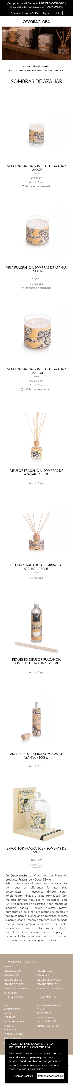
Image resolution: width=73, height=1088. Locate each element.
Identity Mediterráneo (29, 70)
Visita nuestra (46, 7)
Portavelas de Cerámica (50, 988)
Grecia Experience (14, 1021)
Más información (32, 1069)
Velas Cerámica (12, 971)
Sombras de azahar (54, 70)
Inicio (11, 70)
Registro (47, 13)
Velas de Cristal (13, 980)
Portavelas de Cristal (16, 988)
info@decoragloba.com (47, 1026)
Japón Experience (14, 1034)
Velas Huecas (44, 971)
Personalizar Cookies (50, 1075)
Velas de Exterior (13, 984)
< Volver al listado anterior (36, 66)
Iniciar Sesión (32, 13)
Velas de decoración (48, 980)
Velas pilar (42, 975)
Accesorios (10, 993)
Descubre (46, 3)
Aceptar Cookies (23, 1075)
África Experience (14, 1038)
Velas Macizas (11, 975)
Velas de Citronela (47, 984)
